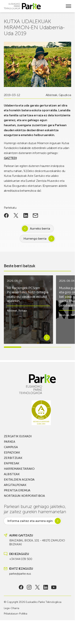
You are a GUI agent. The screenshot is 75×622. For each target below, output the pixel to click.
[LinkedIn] (45, 587)
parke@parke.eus (20, 573)
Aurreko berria (40, 228)
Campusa (11, 447)
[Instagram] (29, 587)
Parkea (9, 441)
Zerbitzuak (13, 458)
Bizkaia (22, 310)
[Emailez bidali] (35, 215)
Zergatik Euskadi (18, 436)
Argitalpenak (15, 485)
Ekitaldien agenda (19, 479)
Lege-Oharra (11, 608)
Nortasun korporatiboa (24, 496)
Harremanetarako (19, 469)
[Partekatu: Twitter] (16, 215)
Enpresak (11, 463)
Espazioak (12, 452)
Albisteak (51, 95)
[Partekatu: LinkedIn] (25, 215)
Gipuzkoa (65, 95)
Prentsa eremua (17, 490)
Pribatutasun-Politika (15, 613)
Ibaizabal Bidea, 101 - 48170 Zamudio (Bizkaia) (37, 542)
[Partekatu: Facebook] (6, 215)
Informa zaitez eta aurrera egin (30, 521)
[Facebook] (21, 587)
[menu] (68, 6)
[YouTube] (53, 587)
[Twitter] (37, 587)
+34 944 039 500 (20, 559)
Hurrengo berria (34, 238)
